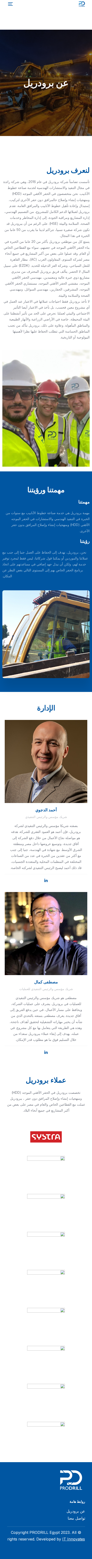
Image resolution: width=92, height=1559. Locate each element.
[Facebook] (81, 1553)
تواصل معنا (76, 1518)
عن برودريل (76, 1511)
